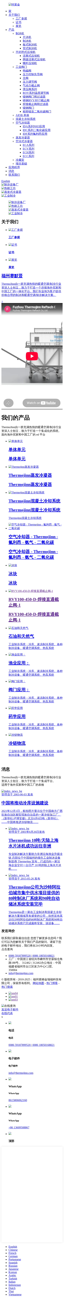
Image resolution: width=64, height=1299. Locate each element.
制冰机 (20, 33)
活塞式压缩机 (31, 55)
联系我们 (14, 174)
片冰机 (27, 37)
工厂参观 (21, 18)
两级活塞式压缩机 (34, 59)
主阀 (25, 78)
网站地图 (38, 983)
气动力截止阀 (31, 85)
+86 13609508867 (19, 1127)
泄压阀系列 (30, 89)
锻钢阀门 (28, 107)
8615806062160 (18, 1100)
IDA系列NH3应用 (34, 126)
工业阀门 (21, 66)
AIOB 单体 (22, 115)
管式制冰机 (30, 48)
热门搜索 (7, 986)
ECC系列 (28, 156)
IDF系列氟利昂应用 (35, 133)
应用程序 (14, 167)
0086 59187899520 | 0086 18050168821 (32, 955)
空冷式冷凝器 (24, 141)
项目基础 (21, 163)
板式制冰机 (30, 44)
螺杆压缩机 (30, 63)
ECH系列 (28, 152)
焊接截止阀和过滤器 (35, 104)
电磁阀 (27, 70)
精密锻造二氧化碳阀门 (37, 111)
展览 (18, 25)
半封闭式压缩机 (26, 51)
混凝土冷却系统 (26, 118)
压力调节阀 (30, 81)
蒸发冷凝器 (23, 137)
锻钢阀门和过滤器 (34, 96)
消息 (11, 171)
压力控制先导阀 (33, 74)
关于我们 (14, 14)
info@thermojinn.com (21, 973)
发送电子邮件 (9, 1009)
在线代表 (7, 1013)
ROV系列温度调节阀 (36, 92)
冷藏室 (20, 159)
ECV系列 (28, 148)
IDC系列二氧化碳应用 (36, 130)
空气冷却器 (23, 122)
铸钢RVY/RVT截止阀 (36, 100)
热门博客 (52, 983)
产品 (11, 29)
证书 (18, 22)
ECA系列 (28, 144)
